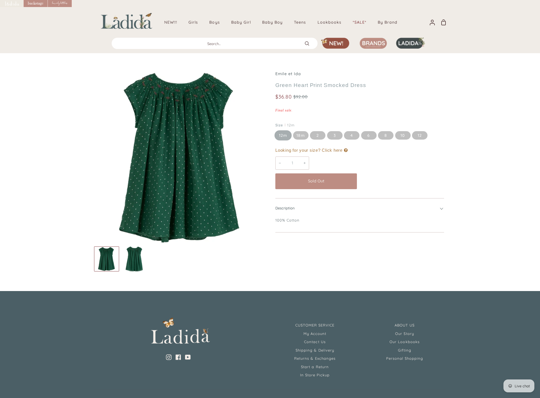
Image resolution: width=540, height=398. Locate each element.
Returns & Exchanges (315, 358)
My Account (314, 333)
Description (285, 208)
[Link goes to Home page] (12, 3)
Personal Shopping (404, 358)
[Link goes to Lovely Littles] (60, 3)
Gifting (404, 350)
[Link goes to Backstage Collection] (36, 3)
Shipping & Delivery (315, 350)
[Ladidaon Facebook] (178, 357)
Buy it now (402, 181)
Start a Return (315, 367)
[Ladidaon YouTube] (188, 357)
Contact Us (314, 341)
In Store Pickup (315, 375)
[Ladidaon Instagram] (169, 357)
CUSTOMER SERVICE (315, 325)
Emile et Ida (288, 73)
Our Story (404, 333)
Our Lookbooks (405, 341)
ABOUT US (405, 325)
